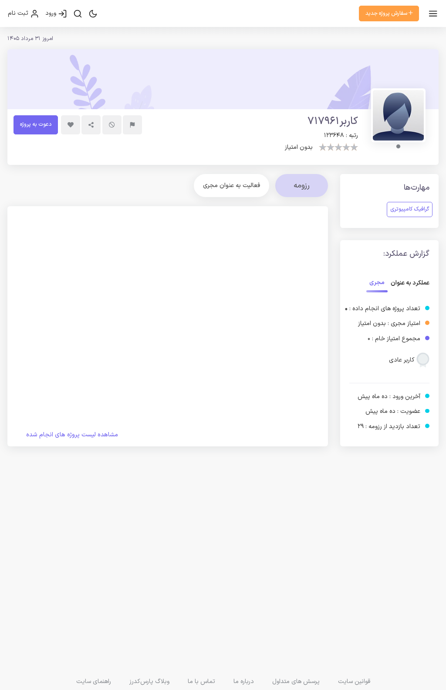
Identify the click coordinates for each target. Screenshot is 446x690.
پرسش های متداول (296, 681)
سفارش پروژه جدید (387, 13)
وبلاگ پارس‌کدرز (149, 681)
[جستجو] (77, 13)
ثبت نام (19, 13)
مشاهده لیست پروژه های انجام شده (72, 434)
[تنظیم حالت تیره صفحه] (93, 13)
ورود (51, 13)
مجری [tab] (377, 282)
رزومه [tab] (302, 185)
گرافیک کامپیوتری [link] (409, 209)
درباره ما (243, 681)
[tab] (231, 185)
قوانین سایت (354, 681)
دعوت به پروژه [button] (35, 124)
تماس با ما (201, 681)
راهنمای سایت (93, 681)
